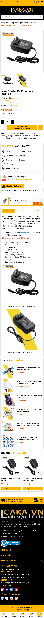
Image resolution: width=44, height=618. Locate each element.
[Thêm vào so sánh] (19, 462)
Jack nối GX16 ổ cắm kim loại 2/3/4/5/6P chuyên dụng (27, 438)
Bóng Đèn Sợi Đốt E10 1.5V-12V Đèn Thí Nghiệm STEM (29, 410)
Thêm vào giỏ (11, 489)
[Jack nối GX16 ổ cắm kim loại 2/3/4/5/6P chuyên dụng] (8, 441)
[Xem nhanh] (19, 465)
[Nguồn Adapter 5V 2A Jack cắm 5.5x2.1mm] (33, 466)
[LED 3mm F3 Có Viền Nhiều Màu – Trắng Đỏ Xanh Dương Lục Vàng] (8, 427)
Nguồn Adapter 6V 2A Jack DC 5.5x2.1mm (10, 479)
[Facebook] (6, 598)
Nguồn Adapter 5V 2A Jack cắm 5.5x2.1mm (32, 479)
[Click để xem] (22, 51)
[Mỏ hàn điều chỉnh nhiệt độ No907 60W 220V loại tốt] (8, 371)
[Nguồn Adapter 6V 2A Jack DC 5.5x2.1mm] (11, 466)
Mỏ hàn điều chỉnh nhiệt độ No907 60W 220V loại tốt (29, 369)
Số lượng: (4, 118)
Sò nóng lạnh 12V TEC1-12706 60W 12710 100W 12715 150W (29, 383)
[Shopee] (2, 589)
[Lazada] (6, 589)
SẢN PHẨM (13, 453)
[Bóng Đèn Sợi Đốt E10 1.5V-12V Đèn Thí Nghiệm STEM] (8, 413)
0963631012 (6, 571)
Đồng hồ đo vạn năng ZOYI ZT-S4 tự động (29, 396)
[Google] (16, 598)
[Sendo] (16, 589)
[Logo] (22, 10)
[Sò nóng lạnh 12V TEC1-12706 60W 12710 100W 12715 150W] (8, 385)
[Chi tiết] (40, 198)
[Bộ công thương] (10, 543)
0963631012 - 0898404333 (20, 179)
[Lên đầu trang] (40, 608)
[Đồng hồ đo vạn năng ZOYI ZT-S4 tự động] (8, 399)
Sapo (27, 610)
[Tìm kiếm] (41, 16)
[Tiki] (11, 589)
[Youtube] (11, 598)
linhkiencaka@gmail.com (13, 536)
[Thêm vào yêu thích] (40, 127)
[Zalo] (2, 598)
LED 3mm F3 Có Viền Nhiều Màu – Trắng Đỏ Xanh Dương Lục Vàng (28, 424)
